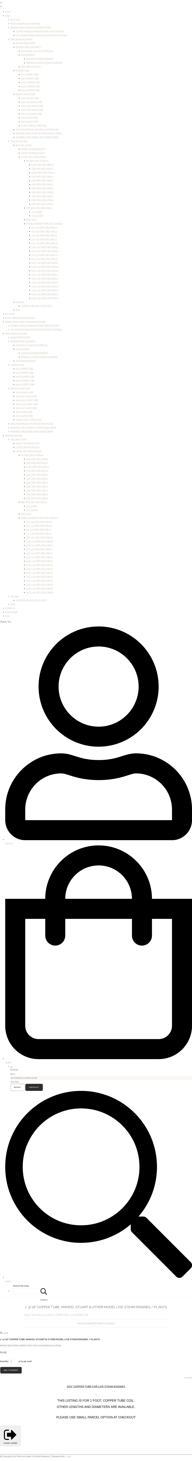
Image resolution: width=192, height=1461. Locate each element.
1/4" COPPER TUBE (29, 74)
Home (7, 12)
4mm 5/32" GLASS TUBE (32, 106)
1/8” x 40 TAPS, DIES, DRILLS (44, 243)
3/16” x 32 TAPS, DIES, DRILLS (44, 247)
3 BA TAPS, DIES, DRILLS (42, 180)
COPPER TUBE (22, 70)
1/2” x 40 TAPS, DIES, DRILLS (44, 231)
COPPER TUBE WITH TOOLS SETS (36, 306)
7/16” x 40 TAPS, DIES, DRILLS (44, 282)
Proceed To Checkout (104, 1323)
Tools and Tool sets (18, 141)
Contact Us (10, 608)
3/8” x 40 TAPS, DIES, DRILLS (44, 259)
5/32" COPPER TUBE (30, 86)
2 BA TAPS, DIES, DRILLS (42, 176)
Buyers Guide (11, 612)
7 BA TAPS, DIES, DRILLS (42, 196)
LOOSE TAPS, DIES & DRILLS (33, 157)
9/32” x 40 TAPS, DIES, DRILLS (44, 298)
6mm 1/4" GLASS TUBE (31, 114)
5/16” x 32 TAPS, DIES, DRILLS (44, 263)
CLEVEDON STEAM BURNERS (39, 59)
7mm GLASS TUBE (29, 118)
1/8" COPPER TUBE (30, 78)
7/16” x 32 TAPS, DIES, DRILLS (44, 278)
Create (68, 1456)
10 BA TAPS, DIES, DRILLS (42, 172)
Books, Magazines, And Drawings (25, 23)
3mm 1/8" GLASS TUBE (31, 102)
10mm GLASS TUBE (30, 98)
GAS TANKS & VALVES (31, 67)
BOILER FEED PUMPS (25, 43)
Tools (18, 310)
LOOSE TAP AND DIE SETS (33, 153)
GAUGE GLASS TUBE (25, 94)
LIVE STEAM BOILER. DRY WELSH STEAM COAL (37, 129)
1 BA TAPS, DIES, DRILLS (42, 169)
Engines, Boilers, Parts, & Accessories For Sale (30, 27)
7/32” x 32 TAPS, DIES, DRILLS (44, 286)
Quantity (4, 1361)
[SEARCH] (43, 1291)
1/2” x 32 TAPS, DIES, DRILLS (44, 227)
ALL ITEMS (15, 19)
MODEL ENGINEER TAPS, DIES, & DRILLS (44, 223)
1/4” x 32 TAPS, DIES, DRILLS (44, 235)
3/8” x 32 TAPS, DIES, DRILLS (44, 255)
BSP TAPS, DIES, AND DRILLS (39, 208)
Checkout (34, 1087)
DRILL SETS (31, 220)
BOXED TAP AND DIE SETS (33, 149)
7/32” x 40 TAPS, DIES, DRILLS (44, 290)
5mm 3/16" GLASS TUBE (32, 110)
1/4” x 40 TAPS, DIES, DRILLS (44, 239)
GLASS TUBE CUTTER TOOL (34, 125)
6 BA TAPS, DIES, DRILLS (42, 192)
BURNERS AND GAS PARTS (28, 47)
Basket (17, 1087)
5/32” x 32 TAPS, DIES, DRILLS (44, 271)
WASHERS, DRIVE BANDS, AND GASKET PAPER (37, 137)
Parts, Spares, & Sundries (21, 39)
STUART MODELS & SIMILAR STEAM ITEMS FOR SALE (40, 31)
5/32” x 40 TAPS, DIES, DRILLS (44, 274)
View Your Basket (85, 1323)
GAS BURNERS (28, 55)
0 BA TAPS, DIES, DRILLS (42, 165)
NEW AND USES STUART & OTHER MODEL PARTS (38, 133)
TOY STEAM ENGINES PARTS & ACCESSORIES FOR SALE (41, 35)
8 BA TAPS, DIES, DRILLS (42, 200)
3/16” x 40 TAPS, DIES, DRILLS (44, 251)
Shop (7, 16)
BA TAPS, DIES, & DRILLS (37, 161)
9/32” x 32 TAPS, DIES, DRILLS (44, 294)
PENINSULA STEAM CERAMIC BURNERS (44, 63)
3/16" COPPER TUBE (30, 82)
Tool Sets (20, 302)
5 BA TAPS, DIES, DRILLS (42, 188)
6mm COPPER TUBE (30, 90)
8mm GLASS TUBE (29, 121)
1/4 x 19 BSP (36, 212)
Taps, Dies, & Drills (24, 145)
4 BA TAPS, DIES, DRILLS (42, 184)
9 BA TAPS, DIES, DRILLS (42, 204)
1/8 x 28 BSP (37, 216)
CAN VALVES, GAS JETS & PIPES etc (37, 51)
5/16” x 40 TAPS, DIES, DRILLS (44, 267)
